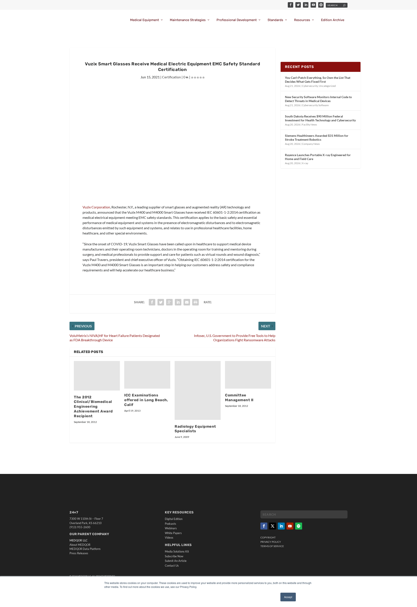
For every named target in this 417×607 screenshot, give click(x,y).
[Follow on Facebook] (263, 526)
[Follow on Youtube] (289, 526)
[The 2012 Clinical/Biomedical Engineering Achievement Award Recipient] (97, 376)
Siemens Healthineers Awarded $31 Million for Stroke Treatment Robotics (316, 137)
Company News (311, 143)
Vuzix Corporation (96, 207)
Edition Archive (332, 20)
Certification (171, 77)
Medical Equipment (144, 20)
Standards (275, 20)
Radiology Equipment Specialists (195, 428)
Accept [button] (288, 597)
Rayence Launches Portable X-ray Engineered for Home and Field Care (318, 157)
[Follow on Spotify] (298, 526)
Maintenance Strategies (188, 20)
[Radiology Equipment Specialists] (198, 390)
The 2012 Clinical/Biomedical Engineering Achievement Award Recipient (93, 406)
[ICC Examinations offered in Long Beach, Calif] (147, 375)
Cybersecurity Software (315, 105)
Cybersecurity (310, 85)
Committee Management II (239, 397)
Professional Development (237, 20)
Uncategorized (327, 85)
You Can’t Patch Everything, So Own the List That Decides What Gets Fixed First (317, 79)
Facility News (309, 124)
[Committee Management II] (248, 375)
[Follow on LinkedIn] (281, 526)
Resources (302, 20)
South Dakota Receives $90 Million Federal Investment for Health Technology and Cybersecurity (320, 118)
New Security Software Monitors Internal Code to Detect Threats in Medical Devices (318, 99)
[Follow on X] (272, 526)
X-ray (305, 163)
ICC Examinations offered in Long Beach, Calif (146, 400)
